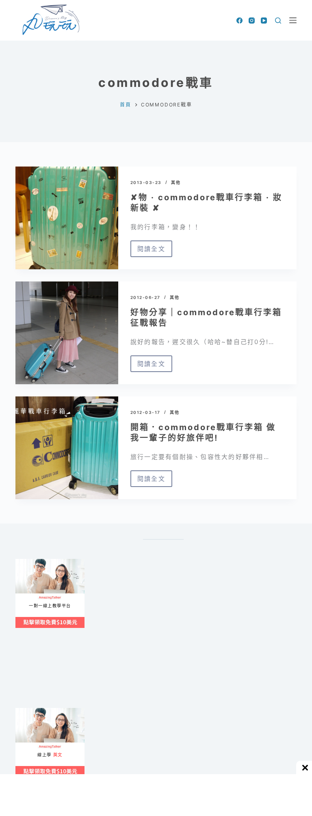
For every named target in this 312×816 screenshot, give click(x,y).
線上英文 (23, 711)
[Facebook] (239, 20)
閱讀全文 (154, 251)
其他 (175, 182)
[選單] (293, 20)
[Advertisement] (163, 677)
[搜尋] (278, 20)
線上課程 (23, 562)
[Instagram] (252, 20)
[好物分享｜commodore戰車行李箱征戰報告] (66, 332)
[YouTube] (264, 20)
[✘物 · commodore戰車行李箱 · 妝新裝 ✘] (66, 218)
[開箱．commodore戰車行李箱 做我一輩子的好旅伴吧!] (66, 447)
